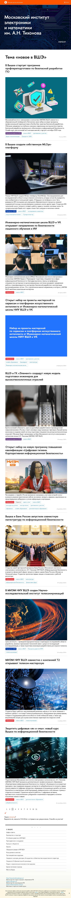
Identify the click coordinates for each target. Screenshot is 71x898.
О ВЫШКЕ (9, 829)
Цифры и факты (10, 832)
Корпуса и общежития (12, 844)
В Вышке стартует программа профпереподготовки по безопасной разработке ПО (33, 68)
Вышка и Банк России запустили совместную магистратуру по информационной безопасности (34, 518)
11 (36, 809)
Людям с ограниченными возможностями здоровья (20, 864)
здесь (36, 892)
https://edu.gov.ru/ (11, 881)
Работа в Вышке (10, 870)
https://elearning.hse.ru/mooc (14, 884)
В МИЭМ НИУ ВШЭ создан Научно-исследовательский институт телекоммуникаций (34, 591)
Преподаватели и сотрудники (14, 841)
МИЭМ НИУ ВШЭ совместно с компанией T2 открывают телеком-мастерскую (32, 661)
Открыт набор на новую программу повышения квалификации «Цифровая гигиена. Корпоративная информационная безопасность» (34, 450)
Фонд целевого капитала (13, 852)
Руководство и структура (13, 835)
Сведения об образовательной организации (18, 861)
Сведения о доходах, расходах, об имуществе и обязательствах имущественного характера (32, 858)
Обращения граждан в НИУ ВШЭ (15, 849)
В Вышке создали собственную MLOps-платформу (28, 145)
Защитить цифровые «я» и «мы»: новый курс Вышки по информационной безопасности (32, 730)
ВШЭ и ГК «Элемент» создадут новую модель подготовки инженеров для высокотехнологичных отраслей (32, 376)
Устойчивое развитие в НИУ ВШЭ (15, 838)
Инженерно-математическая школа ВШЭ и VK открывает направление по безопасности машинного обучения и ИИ (33, 225)
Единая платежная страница (14, 867)
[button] (32, 827)
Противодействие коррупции (14, 855)
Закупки (8, 847)
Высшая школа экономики (15, 2)
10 (33, 809)
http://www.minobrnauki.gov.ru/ (15, 878)
